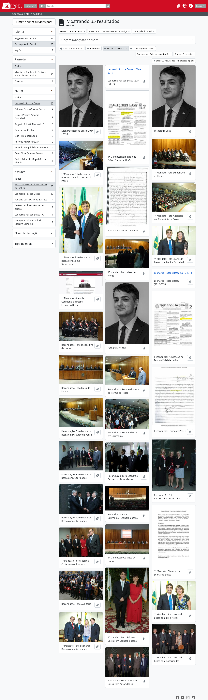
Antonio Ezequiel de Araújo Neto (34, 148)
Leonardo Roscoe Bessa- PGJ (34, 215)
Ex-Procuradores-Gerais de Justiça (34, 207)
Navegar (30, 6)
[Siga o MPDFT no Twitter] (182, 697)
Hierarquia (95, 48)
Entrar (199, 6)
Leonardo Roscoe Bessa (34, 104)
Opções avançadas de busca (79, 40)
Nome (19, 91)
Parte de (20, 59)
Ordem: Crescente (184, 54)
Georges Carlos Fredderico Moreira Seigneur (34, 222)
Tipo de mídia (23, 244)
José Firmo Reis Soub (34, 136)
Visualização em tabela (143, 48)
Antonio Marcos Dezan (34, 142)
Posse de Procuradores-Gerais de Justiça (34, 186)
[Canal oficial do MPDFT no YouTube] (188, 697)
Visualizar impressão (73, 48)
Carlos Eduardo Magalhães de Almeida (34, 161)
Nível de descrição (26, 233)
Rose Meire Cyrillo (34, 130)
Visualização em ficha (117, 48)
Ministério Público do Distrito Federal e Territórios (34, 74)
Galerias (34, 82)
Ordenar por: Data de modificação (153, 54)
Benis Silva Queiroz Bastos (34, 154)
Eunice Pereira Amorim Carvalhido (34, 116)
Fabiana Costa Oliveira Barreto (34, 110)
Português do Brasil (34, 45)
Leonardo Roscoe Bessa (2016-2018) (173, 272)
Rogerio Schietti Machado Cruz (34, 125)
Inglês (34, 51)
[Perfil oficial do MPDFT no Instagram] (193, 697)
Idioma (19, 32)
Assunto (20, 172)
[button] (178, 6)
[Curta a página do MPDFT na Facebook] (177, 697)
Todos (18, 66)
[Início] (13, 6)
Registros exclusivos (34, 39)
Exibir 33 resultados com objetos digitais (175, 60)
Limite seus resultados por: (34, 22)
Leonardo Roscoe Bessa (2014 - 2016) (124, 71)
